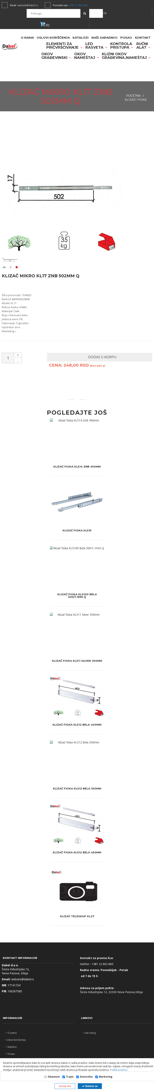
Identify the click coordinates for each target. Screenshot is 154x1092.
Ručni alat (142, 46)
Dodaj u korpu (102, 357)
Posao (126, 37)
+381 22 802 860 (78, 5)
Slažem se (91, 1086)
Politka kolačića (118, 1070)
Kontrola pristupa (121, 46)
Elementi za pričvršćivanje (63, 46)
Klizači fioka (136, 100)
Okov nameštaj (85, 56)
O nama (27, 37)
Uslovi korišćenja (53, 37)
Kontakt (143, 37)
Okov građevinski (54, 56)
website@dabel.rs (27, 5)
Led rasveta (94, 46)
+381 (95, 964)
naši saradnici (104, 37)
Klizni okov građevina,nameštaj (125, 56)
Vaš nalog (89, 1033)
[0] (47, 25)
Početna (133, 96)
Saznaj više (65, 1086)
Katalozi (81, 37)
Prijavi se (100, 13)
